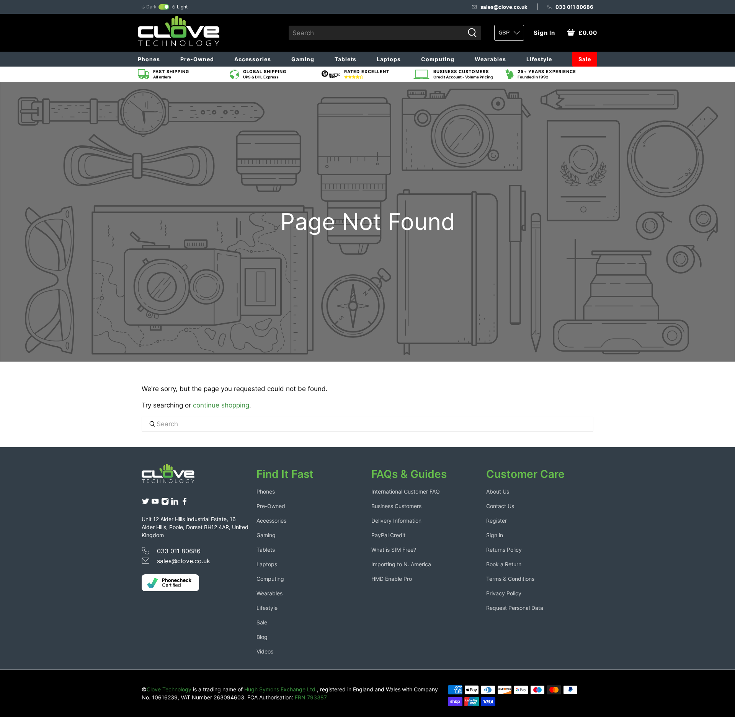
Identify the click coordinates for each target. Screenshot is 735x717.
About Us (497, 491)
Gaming (302, 59)
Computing (437, 59)
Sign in (494, 535)
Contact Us (500, 506)
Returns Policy (504, 549)
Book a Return (503, 564)
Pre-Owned (197, 59)
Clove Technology (169, 689)
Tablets (345, 59)
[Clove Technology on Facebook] (184, 503)
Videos (264, 651)
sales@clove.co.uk (504, 7)
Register (496, 520)
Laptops (389, 59)
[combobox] (376, 33)
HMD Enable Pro (391, 578)
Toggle (163, 7)
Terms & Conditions (510, 578)
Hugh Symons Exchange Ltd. (280, 689)
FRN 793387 (311, 697)
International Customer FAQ (405, 491)
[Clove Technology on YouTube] (155, 503)
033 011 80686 (574, 7)
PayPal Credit (388, 535)
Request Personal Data (514, 608)
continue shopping (221, 405)
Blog (262, 637)
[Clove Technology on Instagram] (165, 503)
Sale (584, 59)
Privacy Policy (503, 593)
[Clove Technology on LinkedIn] (174, 503)
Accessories (252, 59)
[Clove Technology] (174, 476)
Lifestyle (539, 59)
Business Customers (396, 506)
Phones (149, 59)
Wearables (490, 59)
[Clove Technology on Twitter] (145, 503)
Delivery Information (396, 520)
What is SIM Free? (393, 549)
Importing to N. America (401, 564)
